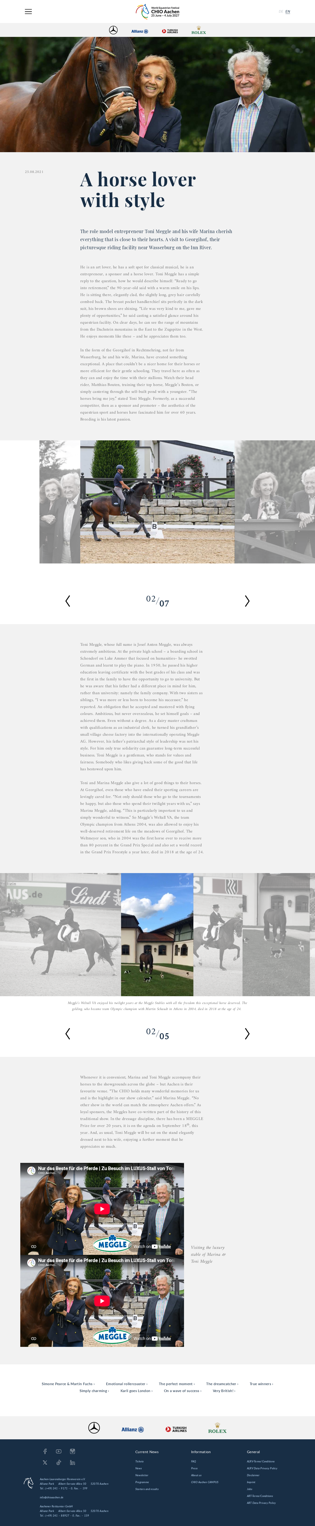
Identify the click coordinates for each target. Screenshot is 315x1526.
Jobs (249, 1489)
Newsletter (141, 1475)
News (138, 1468)
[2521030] (157, 501)
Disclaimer (253, 1475)
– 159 (85, 1515)
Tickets (139, 1461)
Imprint (251, 1482)
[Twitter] (45, 1463)
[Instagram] (72, 1452)
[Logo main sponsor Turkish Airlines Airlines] (170, 30)
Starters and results (147, 1489)
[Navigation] (28, 11)
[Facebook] (45, 1452)
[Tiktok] (58, 1463)
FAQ (193, 1461)
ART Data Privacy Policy (261, 1503)
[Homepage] (157, 11)
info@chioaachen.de (51, 1497)
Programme (142, 1482)
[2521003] (59, 501)
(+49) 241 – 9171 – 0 (58, 1488)
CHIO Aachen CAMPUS (204, 1482)
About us (196, 1475)
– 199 (83, 1488)
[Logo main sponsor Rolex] (199, 30)
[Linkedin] (72, 1463)
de (281, 11)
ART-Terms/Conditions (260, 1496)
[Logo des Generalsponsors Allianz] (139, 30)
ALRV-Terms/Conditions (261, 1461)
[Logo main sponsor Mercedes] (113, 30)
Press (194, 1468)
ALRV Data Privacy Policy (262, 1468)
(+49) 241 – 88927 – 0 (59, 1515)
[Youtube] (58, 1452)
